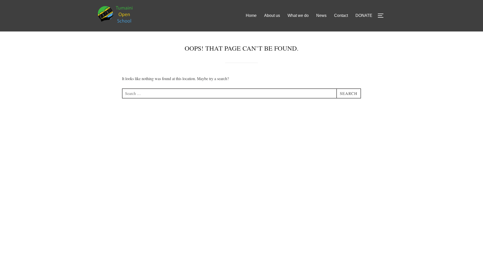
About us (272, 15)
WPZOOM (379, 131)
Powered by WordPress (112, 131)
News (321, 15)
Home (251, 15)
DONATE (363, 15)
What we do (298, 15)
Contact (341, 15)
